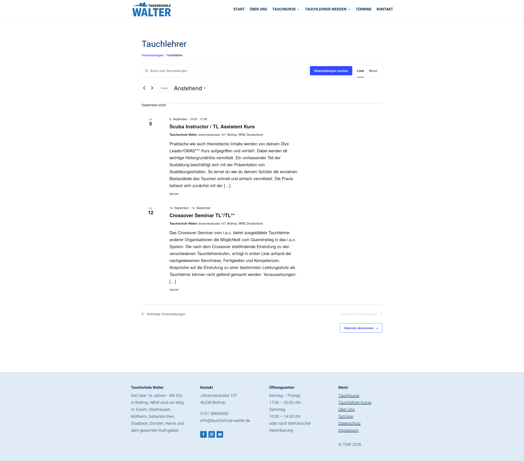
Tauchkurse (284, 9)
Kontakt (385, 9)
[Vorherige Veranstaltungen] (144, 88)
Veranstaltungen (153, 55)
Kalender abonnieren (359, 328)
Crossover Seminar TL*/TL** (202, 215)
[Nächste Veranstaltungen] (152, 88)
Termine (364, 9)
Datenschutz (349, 423)
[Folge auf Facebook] (203, 434)
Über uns (258, 9)
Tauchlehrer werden (326, 9)
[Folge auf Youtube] (220, 434)
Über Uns (346, 409)
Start (239, 9)
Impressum (348, 430)
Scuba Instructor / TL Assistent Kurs (212, 126)
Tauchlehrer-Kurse (354, 402)
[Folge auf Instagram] (211, 434)
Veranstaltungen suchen (331, 71)
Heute (164, 88)
